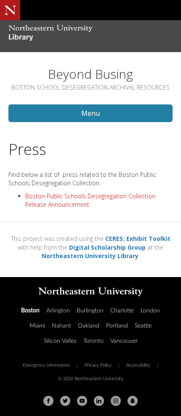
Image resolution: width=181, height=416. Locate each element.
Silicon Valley (60, 341)
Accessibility (138, 365)
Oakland (88, 326)
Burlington (90, 311)
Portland (117, 326)
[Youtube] (82, 401)
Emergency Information (46, 365)
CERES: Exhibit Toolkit (137, 239)
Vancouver (124, 341)
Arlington (58, 311)
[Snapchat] (133, 401)
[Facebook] (48, 401)
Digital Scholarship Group (107, 247)
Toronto (93, 341)
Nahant (61, 326)
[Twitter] (65, 401)
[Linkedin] (99, 401)
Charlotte (122, 311)
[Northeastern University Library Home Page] (90, 33)
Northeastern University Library (90, 256)
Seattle (143, 326)
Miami (37, 326)
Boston (30, 311)
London (150, 311)
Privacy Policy (98, 365)
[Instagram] (116, 401)
